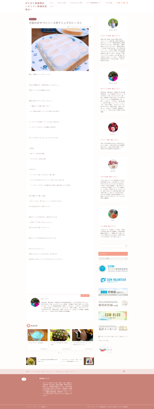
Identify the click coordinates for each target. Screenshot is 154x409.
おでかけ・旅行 (62, 2)
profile (51, 6)
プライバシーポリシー (33, 407)
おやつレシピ (33, 19)
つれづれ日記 (108, 2)
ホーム (51, 2)
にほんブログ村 (103, 340)
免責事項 (43, 407)
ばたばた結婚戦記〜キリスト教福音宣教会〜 (36, 6)
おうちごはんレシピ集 (76, 2)
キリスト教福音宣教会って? (93, 2)
